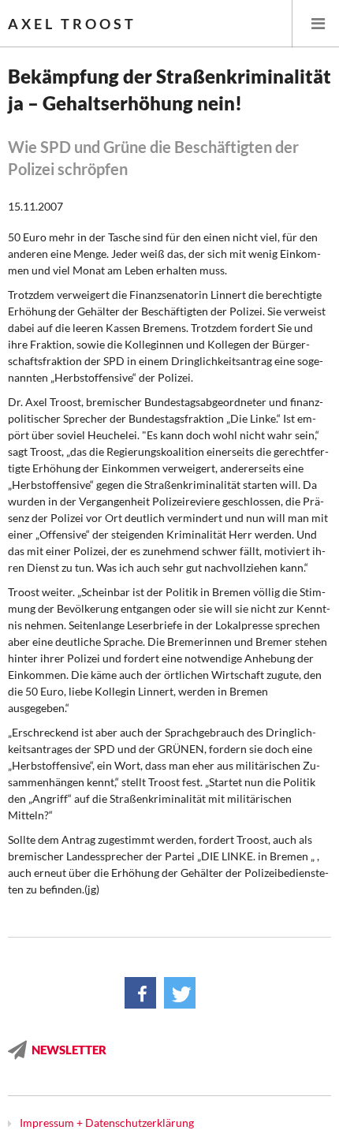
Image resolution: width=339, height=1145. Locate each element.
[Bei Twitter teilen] (180, 993)
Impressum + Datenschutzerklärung (107, 1122)
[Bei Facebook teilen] (140, 993)
